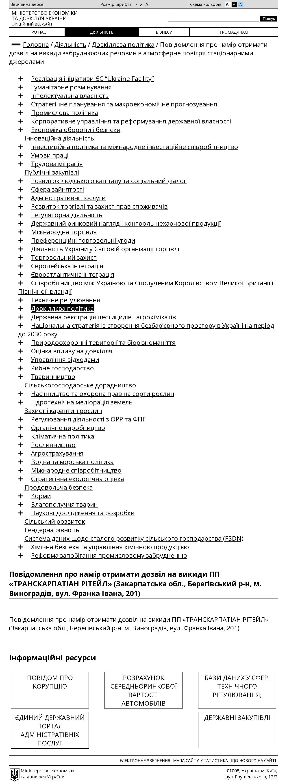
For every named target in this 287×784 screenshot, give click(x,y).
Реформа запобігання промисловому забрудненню (109, 555)
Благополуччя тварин (64, 504)
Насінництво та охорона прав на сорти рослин (102, 393)
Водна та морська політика (72, 461)
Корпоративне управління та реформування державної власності (131, 121)
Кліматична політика (62, 436)
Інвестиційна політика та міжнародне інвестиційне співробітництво (134, 146)
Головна (36, 44)
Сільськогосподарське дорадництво (80, 385)
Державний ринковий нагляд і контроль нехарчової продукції (126, 223)
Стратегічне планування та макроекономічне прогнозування (124, 104)
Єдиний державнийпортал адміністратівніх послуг (50, 730)
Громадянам (234, 32)
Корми (41, 495)
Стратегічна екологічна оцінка (77, 478)
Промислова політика (64, 112)
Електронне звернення (145, 760)
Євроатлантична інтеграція (72, 274)
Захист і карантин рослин (63, 410)
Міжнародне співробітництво (76, 470)
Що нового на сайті (253, 760)
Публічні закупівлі (51, 172)
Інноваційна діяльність (59, 138)
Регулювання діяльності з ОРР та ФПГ (88, 419)
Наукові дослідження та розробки (83, 512)
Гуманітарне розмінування (71, 87)
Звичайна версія (27, 4)
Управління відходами (65, 359)
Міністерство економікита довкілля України (45, 18)
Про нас (37, 32)
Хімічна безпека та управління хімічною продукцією (110, 546)
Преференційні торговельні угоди (83, 240)
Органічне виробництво (68, 427)
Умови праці (50, 155)
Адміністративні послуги (68, 197)
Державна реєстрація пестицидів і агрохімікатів (103, 317)
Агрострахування (57, 453)
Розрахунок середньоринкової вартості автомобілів (143, 690)
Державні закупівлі (237, 717)
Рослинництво (53, 444)
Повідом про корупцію (50, 681)
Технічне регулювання (65, 300)
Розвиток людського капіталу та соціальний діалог (109, 180)
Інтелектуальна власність (70, 95)
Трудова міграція (57, 163)
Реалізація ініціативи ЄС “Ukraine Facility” (92, 78)
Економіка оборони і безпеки (75, 129)
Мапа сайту (186, 760)
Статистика (214, 760)
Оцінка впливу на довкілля (71, 351)
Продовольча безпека (58, 487)
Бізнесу (164, 32)
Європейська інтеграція (67, 265)
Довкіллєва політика (123, 44)
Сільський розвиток (54, 521)
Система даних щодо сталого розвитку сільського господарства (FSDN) (133, 538)
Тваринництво (53, 376)
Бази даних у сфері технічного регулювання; (237, 686)
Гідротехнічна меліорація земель (82, 402)
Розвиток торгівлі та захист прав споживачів (99, 206)
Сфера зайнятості (57, 189)
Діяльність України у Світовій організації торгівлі (105, 248)
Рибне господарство (62, 368)
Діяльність (101, 32)
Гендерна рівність (51, 529)
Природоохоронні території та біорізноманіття (103, 342)
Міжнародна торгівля (64, 231)
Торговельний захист (64, 257)
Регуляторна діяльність (66, 214)
